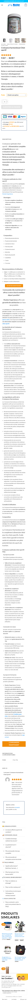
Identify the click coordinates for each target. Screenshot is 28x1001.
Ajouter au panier (11, 107)
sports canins (6, 319)
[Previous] (3, 24)
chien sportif (5, 323)
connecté (17, 807)
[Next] (24, 24)
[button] (2, 5)
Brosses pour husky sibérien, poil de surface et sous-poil (19, 935)
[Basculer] (3, 830)
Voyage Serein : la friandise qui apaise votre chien (6, 959)
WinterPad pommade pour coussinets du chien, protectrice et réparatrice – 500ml (7, 936)
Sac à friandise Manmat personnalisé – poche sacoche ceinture (20, 959)
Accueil (3, 44)
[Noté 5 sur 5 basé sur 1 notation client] (14, 55)
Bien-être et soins (12, 44)
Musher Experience (7, 194)
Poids (3, 95)
